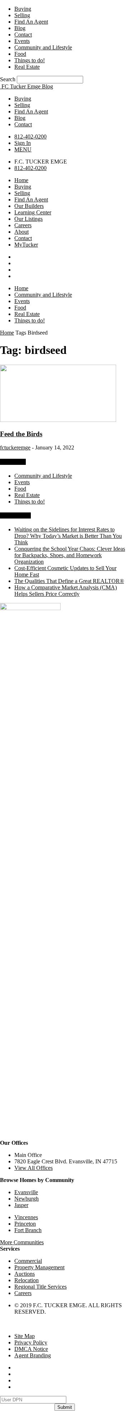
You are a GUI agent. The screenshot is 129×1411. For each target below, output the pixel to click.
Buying (22, 9)
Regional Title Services (40, 1287)
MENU (23, 149)
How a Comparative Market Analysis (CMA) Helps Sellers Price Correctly (65, 590)
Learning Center (32, 212)
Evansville (26, 1192)
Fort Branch (28, 1230)
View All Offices (33, 1168)
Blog (19, 28)
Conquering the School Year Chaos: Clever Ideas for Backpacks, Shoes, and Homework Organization (69, 555)
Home (21, 180)
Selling (22, 15)
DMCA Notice (31, 1349)
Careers (23, 225)
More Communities (22, 1242)
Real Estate (27, 67)
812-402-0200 (30, 136)
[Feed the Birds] (58, 420)
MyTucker (26, 245)
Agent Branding (32, 1355)
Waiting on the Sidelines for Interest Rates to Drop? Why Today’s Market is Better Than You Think (68, 535)
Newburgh (26, 1199)
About (21, 232)
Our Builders (29, 206)
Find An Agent (31, 22)
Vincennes (26, 1217)
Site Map (24, 1336)
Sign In (22, 143)
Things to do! (29, 60)
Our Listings (28, 219)
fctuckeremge (15, 447)
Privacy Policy (30, 1342)
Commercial (28, 1261)
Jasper (21, 1205)
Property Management (39, 1267)
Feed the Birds (21, 434)
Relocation (26, 1280)
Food (20, 54)
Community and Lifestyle (43, 47)
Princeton (25, 1224)
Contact (23, 34)
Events (22, 41)
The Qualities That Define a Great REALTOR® (69, 581)
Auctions (24, 1274)
